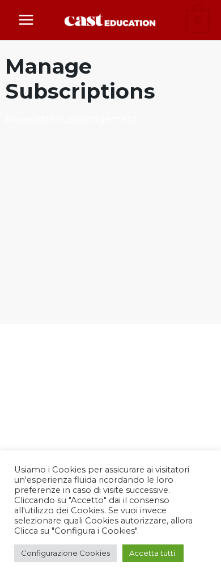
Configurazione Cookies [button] (65, 552)
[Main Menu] (26, 20)
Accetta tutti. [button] (153, 552)
